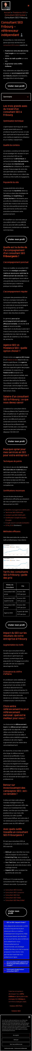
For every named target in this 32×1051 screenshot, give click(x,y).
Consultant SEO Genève (13, 890)
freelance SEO (12, 360)
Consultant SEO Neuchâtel (14, 900)
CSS (12, 525)
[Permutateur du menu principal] (28, 6)
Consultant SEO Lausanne (14, 892)
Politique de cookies (8, 1048)
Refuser (16, 1039)
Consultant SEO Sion (12, 895)
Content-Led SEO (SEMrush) (15, 515)
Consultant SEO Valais (13, 897)
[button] (29, 1017)
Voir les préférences (16, 1044)
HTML (7, 525)
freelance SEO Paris (16, 1006)
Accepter (16, 1035)
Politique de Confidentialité (20, 1048)
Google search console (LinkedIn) (17, 523)
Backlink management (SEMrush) (17, 510)
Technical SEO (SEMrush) (14, 512)
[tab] (16, 940)
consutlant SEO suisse (11, 45)
